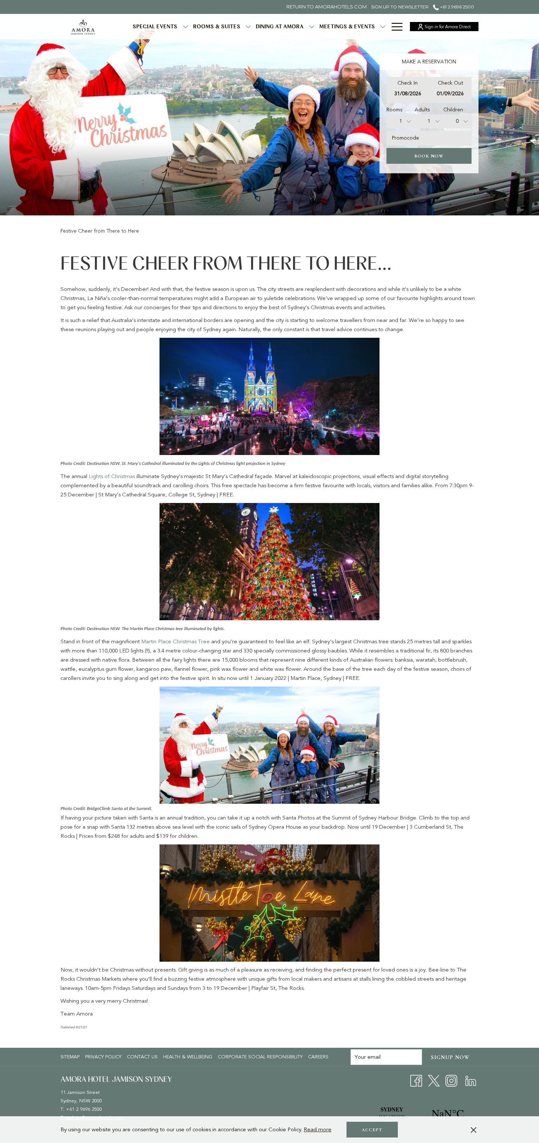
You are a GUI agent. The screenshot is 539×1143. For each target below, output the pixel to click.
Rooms (394, 110)
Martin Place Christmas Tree (175, 641)
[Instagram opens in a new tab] (451, 1080)
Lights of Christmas (112, 476)
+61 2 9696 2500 (456, 7)
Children (453, 110)
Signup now (450, 1057)
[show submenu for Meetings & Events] (383, 26)
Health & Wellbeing (187, 1057)
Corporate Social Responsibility (260, 1057)
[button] (407, 90)
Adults (422, 110)
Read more (317, 1129)
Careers (319, 1057)
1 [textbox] (400, 121)
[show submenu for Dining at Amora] (311, 26)
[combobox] (400, 121)
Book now (429, 156)
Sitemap (70, 1057)
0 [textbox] (457, 121)
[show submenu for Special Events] (185, 26)
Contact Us (142, 1057)
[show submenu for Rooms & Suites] (248, 26)
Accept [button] (372, 1130)
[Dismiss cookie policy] (473, 1130)
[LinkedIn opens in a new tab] (470, 1080)
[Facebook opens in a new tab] (416, 1080)
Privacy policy (103, 1057)
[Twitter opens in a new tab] (434, 1080)
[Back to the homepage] (83, 26)
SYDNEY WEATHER (419, 1113)
